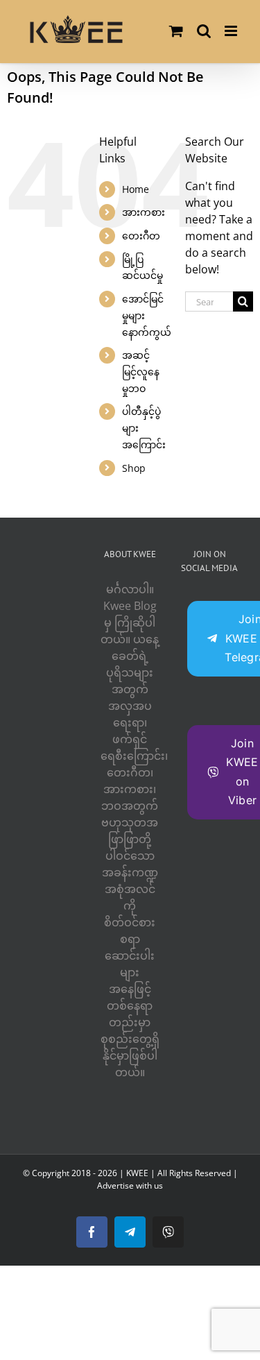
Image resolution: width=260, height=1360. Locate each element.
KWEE (137, 1173)
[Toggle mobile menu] (232, 31)
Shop (134, 468)
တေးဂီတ (141, 235)
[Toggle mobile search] (204, 31)
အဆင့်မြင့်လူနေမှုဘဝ (140, 371)
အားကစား (143, 212)
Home (135, 189)
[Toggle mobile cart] (176, 31)
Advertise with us (130, 1185)
